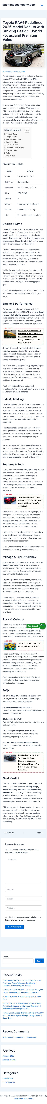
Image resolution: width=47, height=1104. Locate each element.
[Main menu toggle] (42, 4)
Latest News (8, 1078)
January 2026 (8, 1056)
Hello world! (31, 1037)
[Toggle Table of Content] (26, 130)
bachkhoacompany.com (19, 4)
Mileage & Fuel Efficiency (15, 147)
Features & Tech (12, 145)
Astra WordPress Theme (24, 1099)
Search (5, 957)
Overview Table (11, 134)
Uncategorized (9, 1082)
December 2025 (9, 1060)
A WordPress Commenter (13, 1037)
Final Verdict (10, 156)
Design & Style (11, 137)
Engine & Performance (14, 139)
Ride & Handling (12, 142)
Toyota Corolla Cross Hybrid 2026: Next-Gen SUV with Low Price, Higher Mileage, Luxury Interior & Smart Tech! (23, 1015)
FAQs (8, 153)
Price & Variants (11, 150)
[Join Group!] (42, 626)
